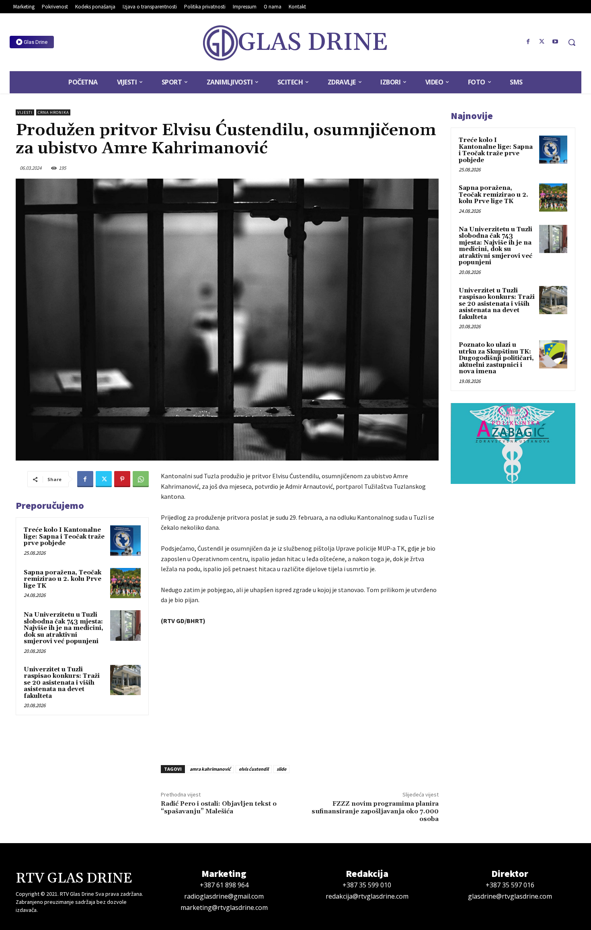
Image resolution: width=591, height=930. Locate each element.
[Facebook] (528, 42)
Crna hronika (53, 112)
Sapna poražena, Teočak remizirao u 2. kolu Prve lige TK (62, 579)
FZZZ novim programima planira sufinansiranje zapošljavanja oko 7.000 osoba (375, 811)
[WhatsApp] (141, 479)
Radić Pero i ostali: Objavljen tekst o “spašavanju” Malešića (219, 807)
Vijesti (25, 112)
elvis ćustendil (254, 769)
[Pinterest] (122, 479)
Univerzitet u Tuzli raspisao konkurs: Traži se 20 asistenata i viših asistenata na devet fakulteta (62, 683)
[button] (571, 42)
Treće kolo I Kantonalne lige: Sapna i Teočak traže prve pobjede (64, 536)
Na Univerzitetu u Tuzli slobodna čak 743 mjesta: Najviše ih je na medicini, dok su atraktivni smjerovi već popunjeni (63, 628)
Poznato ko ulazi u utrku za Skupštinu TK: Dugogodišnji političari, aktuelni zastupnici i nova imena (496, 358)
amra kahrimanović (210, 769)
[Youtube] (555, 42)
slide (281, 769)
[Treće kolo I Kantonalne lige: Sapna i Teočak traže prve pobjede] (125, 540)
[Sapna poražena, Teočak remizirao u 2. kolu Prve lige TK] (125, 583)
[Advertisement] (300, 693)
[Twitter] (541, 42)
